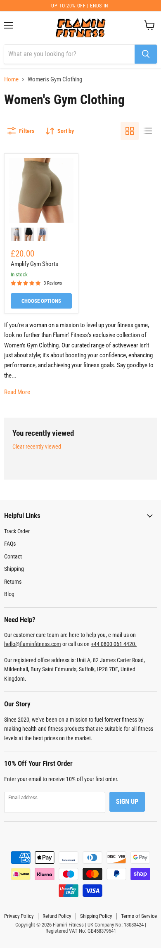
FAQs (10, 543)
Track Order (17, 531)
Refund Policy (57, 916)
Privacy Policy (18, 916)
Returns (12, 581)
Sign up (127, 801)
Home (11, 79)
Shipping (14, 568)
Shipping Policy (96, 916)
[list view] (148, 131)
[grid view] (130, 131)
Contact (13, 556)
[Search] (146, 54)
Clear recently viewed (36, 446)
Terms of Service (139, 916)
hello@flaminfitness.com (32, 644)
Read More (17, 392)
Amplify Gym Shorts (34, 264)
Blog (9, 594)
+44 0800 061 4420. (114, 644)
